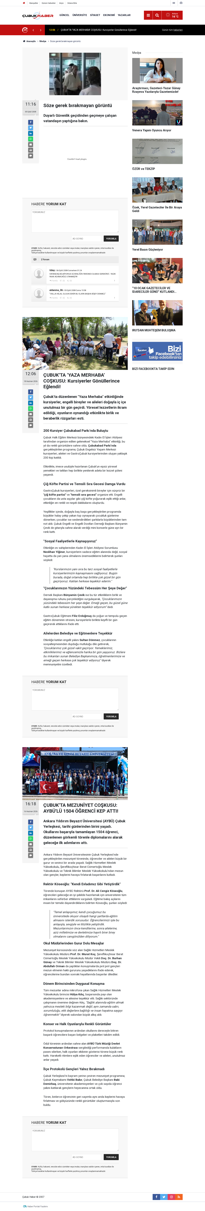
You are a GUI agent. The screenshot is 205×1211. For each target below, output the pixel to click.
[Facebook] (30, 122)
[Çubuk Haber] (37, 15)
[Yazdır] (30, 150)
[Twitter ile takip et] (164, 1197)
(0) (63, 281)
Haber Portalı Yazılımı (37, 1206)
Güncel (64, 15)
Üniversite (79, 15)
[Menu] (148, 15)
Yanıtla (55, 281)
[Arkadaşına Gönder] (30, 144)
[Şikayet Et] (114, 280)
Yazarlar (124, 15)
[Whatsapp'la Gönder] (30, 139)
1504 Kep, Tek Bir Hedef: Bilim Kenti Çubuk (83, 29)
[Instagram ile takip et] (171, 1197)
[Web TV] (173, 3)
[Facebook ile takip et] (156, 1197)
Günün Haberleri (49, 3)
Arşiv (61, 3)
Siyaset (95, 15)
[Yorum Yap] (30, 155)
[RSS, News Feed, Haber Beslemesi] (179, 1197)
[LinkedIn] (30, 133)
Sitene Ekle (72, 3)
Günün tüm (172, 29)
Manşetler (33, 3)
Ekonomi (109, 15)
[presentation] (33, 30)
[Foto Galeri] (181, 3)
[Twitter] (30, 127)
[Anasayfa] (24, 3)
